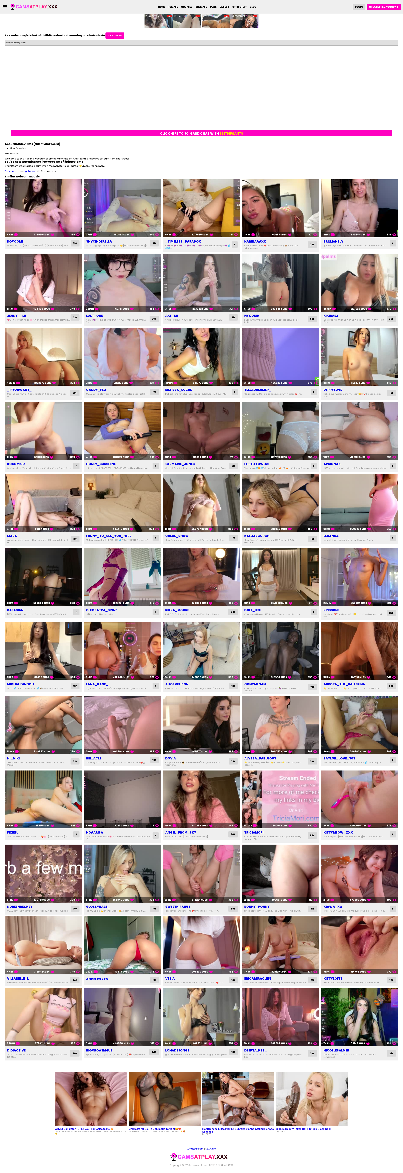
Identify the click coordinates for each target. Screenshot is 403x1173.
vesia (170, 978)
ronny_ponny (257, 906)
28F (391, 613)
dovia (170, 758)
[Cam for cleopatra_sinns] (122, 577)
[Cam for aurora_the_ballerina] (359, 651)
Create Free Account (383, 7)
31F (313, 908)
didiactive (16, 1050)
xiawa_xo (333, 906)
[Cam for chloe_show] (201, 503)
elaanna (331, 536)
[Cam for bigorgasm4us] (122, 1017)
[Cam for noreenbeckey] (43, 874)
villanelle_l (18, 978)
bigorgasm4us (99, 1050)
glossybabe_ (98, 906)
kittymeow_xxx (338, 832)
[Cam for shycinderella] (122, 208)
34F (233, 612)
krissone (331, 610)
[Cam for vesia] (201, 945)
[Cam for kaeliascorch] (280, 503)
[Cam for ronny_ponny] (280, 874)
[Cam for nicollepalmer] (359, 1017)
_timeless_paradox (183, 241)
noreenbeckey (19, 906)
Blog (253, 7)
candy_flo (96, 390)
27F (391, 1053)
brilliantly (333, 241)
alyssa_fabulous (260, 758)
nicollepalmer (336, 1050)
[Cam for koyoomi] (43, 208)
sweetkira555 (177, 906)
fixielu (13, 832)
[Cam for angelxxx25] (122, 945)
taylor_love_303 (339, 758)
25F (154, 318)
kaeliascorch (257, 536)
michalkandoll (21, 684)
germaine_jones (180, 464)
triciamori (254, 832)
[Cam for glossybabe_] (122, 874)
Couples (186, 7)
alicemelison (176, 684)
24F (312, 244)
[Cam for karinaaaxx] (280, 208)
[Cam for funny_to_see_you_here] (122, 503)
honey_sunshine (101, 464)
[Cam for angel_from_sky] (201, 799)
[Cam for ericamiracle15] (280, 945)
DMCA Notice (218, 1165)
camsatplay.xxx (199, 1165)
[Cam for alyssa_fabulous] (280, 725)
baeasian (15, 610)
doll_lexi (252, 610)
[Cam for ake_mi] (201, 283)
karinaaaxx (255, 241)
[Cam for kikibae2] (359, 283)
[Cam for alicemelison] (201, 651)
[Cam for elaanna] (359, 503)
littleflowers (256, 464)
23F (391, 980)
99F (312, 318)
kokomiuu (16, 464)
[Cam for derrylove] (359, 357)
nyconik (251, 315)
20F (391, 318)
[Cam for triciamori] (280, 799)
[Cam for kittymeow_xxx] (359, 799)
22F (75, 317)
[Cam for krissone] (359, 577)
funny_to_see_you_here (108, 536)
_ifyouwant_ (19, 390)
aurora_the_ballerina (344, 684)
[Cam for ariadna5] (359, 431)
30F (74, 1053)
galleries (30, 171)
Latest (224, 7)
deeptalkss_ (255, 1050)
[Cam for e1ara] (43, 503)
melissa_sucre (178, 390)
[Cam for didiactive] (43, 1017)
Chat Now (115, 35)
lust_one (94, 315)
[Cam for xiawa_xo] (359, 874)
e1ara (12, 536)
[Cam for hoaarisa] (122, 799)
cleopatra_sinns (101, 610)
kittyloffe (333, 978)
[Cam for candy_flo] (122, 357)
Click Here (10, 171)
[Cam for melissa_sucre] (201, 357)
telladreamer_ (257, 390)
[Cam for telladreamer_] (280, 357)
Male (213, 7)
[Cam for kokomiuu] (43, 431)
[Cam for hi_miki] (43, 725)
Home (161, 7)
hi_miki (13, 758)
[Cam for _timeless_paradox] (201, 208)
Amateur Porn (195, 1148)
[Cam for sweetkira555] (201, 874)
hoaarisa (94, 832)
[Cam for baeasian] (43, 577)
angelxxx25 (97, 979)
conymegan (255, 684)
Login (359, 7)
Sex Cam (210, 1148)
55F (312, 835)
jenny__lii (16, 315)
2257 (230, 1165)
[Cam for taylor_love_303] (359, 725)
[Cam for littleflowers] (280, 431)
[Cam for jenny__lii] (43, 283)
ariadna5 (332, 464)
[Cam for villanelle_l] (43, 945)
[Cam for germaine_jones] (201, 431)
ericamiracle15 (257, 978)
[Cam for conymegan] (280, 651)
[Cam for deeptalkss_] (280, 1017)
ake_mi (171, 315)
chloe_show (177, 536)
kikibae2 (331, 315)
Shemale (201, 7)
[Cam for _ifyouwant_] (43, 357)
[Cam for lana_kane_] (122, 651)
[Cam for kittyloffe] (359, 945)
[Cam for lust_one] (122, 283)
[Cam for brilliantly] (359, 208)
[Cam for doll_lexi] (280, 577)
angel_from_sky (180, 832)
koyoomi (15, 241)
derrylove (333, 390)
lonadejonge (177, 1050)
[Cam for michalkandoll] (43, 651)
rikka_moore (177, 610)
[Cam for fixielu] (43, 799)
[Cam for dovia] (201, 725)
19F (75, 243)
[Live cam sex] (36, 6)
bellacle (93, 758)
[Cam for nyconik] (280, 283)
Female (173, 7)
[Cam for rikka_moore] (201, 577)
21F (154, 243)
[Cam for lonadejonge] (201, 1017)
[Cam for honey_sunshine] (122, 431)
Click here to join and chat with (201, 133)
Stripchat (239, 7)
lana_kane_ (97, 684)
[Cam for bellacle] (122, 725)
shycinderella (99, 241)
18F (75, 539)
